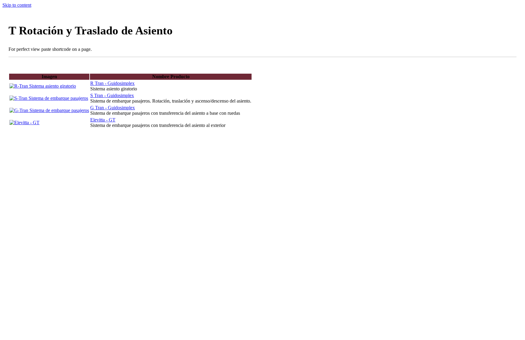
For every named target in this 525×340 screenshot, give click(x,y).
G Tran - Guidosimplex (112, 107)
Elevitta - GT (102, 119)
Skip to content (16, 5)
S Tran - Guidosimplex (112, 95)
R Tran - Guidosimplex (112, 83)
